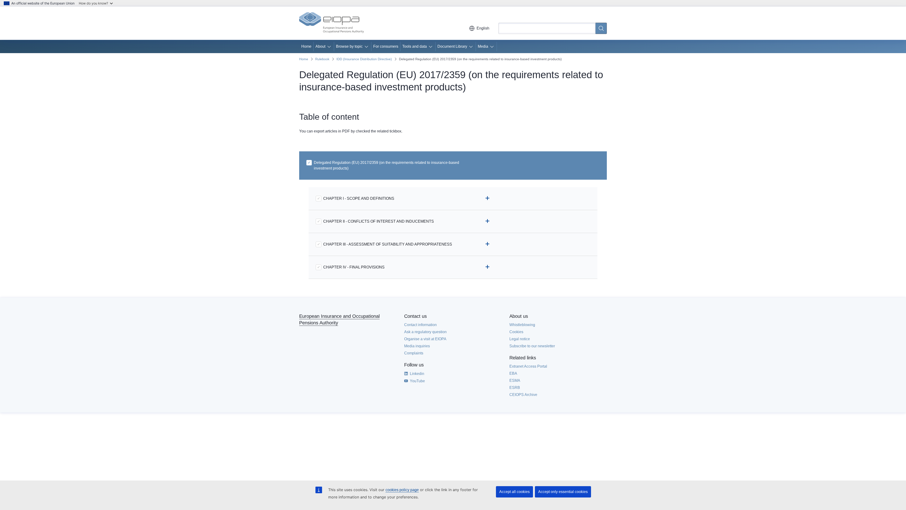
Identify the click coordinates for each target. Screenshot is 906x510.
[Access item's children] (330, 46)
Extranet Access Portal (528, 366)
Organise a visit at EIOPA (425, 339)
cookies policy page (402, 490)
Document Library (452, 46)
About (320, 46)
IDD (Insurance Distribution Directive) (364, 59)
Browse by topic (349, 46)
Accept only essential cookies (563, 492)
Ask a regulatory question (425, 332)
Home (306, 46)
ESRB (514, 388)
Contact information (420, 325)
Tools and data (414, 46)
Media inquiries (417, 346)
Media (483, 46)
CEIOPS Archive (523, 395)
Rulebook (322, 59)
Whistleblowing (522, 325)
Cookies (516, 332)
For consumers (385, 46)
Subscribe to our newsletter (532, 346)
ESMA (514, 380)
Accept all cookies (514, 492)
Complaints (413, 353)
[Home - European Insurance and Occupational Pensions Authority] (331, 23)
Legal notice (519, 339)
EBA (513, 373)
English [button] (483, 28)
